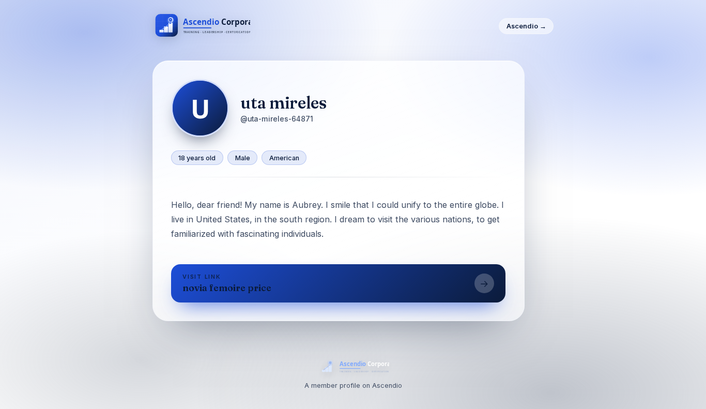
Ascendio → (526, 26)
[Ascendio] (201, 26)
